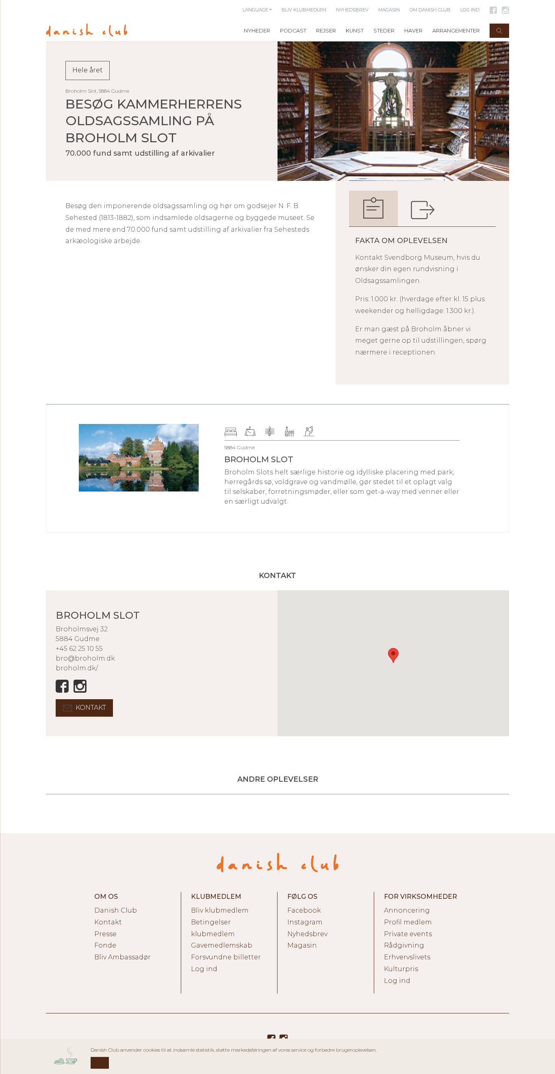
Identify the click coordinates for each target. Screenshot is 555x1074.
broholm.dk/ (77, 668)
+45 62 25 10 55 (79, 648)
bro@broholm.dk (85, 658)
